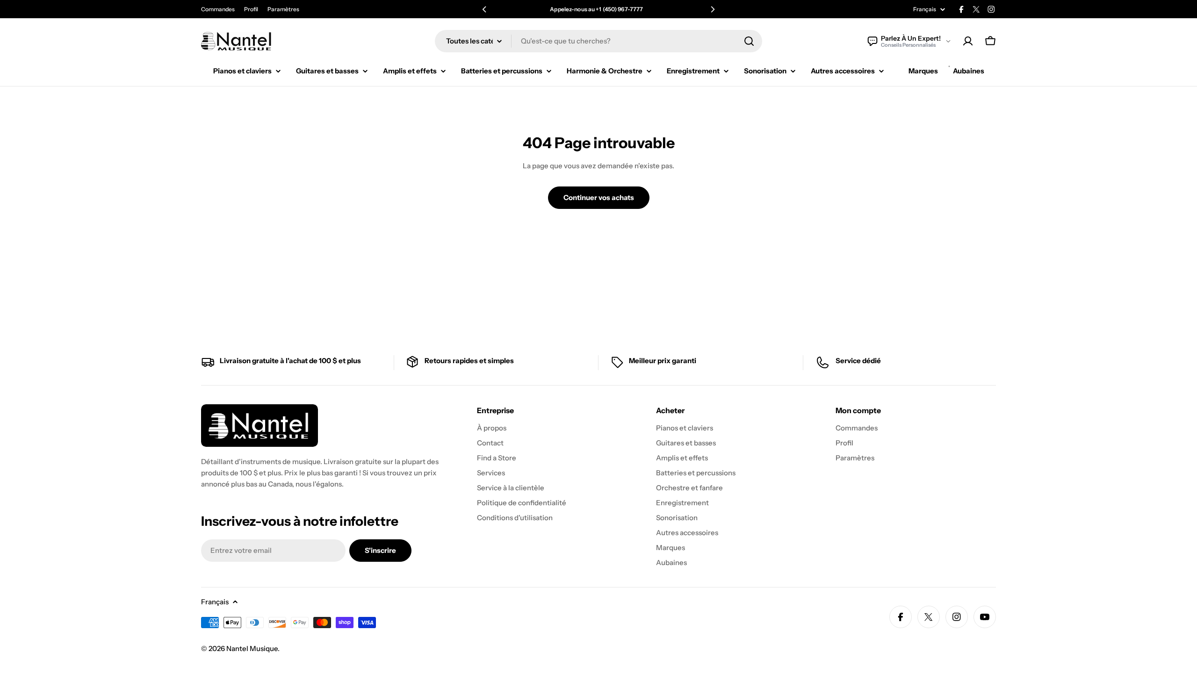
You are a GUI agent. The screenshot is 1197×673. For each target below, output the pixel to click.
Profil (251, 9)
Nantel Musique (252, 648)
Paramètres (283, 9)
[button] (484, 9)
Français (924, 9)
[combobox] (598, 41)
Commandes (218, 9)
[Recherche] (749, 41)
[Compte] (967, 41)
